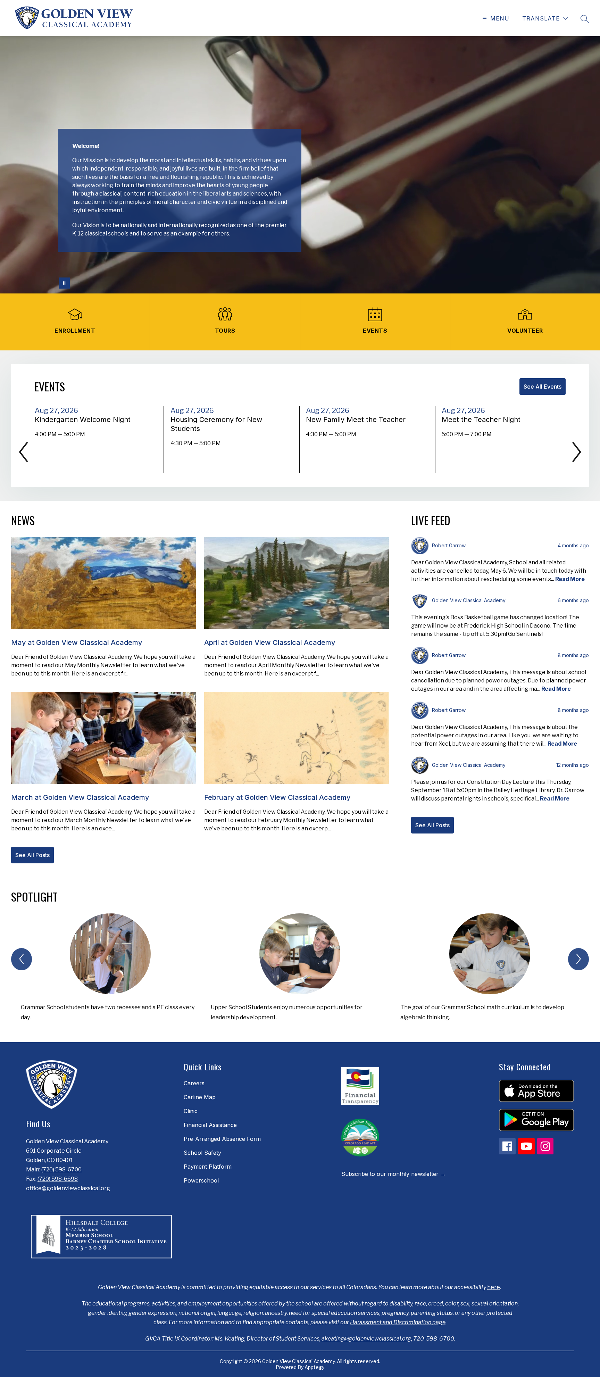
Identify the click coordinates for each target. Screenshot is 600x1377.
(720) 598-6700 (61, 1169)
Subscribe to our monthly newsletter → (393, 1173)
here (493, 1287)
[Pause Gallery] (64, 283)
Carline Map (200, 1097)
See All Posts (32, 855)
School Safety (202, 1152)
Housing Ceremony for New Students (216, 424)
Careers (194, 1083)
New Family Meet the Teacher (358, 419)
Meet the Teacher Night (483, 419)
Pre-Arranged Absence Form (222, 1138)
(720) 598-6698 (58, 1179)
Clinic (191, 1111)
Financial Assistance (210, 1124)
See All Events (542, 386)
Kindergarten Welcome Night (85, 419)
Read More (570, 579)
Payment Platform (208, 1166)
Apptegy (314, 1367)
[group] (110, 970)
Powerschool (201, 1180)
